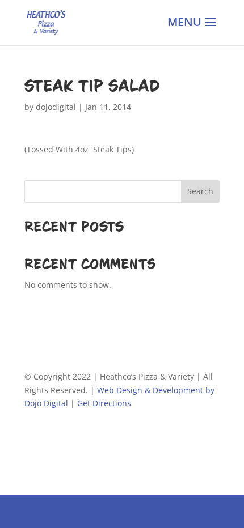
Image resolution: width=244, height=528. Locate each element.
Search (200, 191)
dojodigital (56, 106)
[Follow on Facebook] (33, 436)
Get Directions (104, 403)
